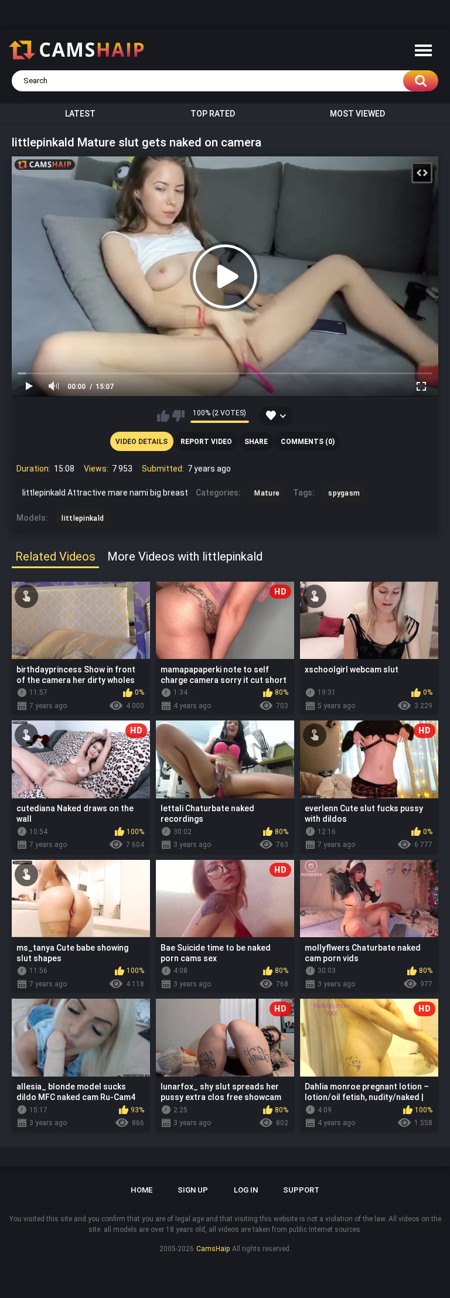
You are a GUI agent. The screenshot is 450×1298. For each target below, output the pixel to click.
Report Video (206, 442)
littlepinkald (83, 518)
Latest (80, 113)
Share (256, 442)
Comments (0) (308, 442)
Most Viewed (357, 113)
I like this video (163, 416)
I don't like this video (178, 416)
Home (141, 1190)
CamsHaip (213, 1249)
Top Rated (212, 113)
